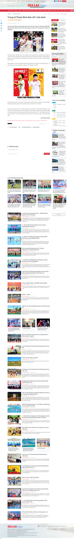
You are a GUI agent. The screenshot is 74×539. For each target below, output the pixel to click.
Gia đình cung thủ (26, 328)
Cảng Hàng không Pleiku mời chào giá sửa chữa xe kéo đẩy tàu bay (59, 137)
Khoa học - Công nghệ (47, 10)
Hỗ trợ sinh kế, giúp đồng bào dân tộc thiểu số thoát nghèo (62, 70)
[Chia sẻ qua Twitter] (1, 25)
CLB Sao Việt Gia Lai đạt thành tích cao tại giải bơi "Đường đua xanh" (13, 449)
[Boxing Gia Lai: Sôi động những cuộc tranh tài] (43, 323)
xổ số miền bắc (54, 213)
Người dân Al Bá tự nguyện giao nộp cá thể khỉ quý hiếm (62, 76)
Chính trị (19, 10)
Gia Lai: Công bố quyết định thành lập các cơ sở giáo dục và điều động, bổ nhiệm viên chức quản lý (58, 42)
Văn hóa (54, 10)
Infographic (43, 1)
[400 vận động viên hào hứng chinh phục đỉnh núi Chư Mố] (14, 349)
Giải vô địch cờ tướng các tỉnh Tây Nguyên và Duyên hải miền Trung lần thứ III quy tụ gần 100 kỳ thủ (35, 416)
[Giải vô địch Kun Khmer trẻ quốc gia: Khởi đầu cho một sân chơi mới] (54, 35)
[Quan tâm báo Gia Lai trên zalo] (56, 1)
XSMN (64, 213)
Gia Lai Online (15, 526)
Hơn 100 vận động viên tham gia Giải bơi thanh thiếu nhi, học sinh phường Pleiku (34, 237)
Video (10, 1)
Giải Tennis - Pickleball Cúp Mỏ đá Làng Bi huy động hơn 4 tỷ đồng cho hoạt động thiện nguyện (59, 206)
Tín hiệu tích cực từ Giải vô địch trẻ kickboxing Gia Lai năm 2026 (35, 370)
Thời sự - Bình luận (26, 10)
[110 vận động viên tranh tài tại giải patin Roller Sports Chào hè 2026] (14, 504)
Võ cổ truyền (57, 13)
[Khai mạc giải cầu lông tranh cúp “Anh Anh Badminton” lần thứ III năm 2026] (14, 252)
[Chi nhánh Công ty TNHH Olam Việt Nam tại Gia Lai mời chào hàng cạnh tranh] (55, 153)
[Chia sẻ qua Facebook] (1, 20)
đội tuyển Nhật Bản (36, 127)
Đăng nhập (64, 1)
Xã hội (61, 10)
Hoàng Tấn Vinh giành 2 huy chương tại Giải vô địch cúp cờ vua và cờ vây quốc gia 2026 (35, 489)
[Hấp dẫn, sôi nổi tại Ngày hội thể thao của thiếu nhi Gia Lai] (14, 309)
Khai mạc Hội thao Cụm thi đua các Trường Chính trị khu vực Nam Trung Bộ (35, 335)
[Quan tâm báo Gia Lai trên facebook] (55, 1)
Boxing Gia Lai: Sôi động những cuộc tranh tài (43, 329)
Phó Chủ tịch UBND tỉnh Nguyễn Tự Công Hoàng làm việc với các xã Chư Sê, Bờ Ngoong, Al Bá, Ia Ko (59, 62)
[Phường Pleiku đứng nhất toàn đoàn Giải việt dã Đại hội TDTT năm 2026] (14, 384)
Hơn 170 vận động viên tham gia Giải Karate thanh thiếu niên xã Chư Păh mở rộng (44, 205)
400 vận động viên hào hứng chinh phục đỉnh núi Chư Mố (35, 346)
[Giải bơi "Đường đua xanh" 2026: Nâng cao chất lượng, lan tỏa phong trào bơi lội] (14, 408)
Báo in (19, 1)
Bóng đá (45, 13)
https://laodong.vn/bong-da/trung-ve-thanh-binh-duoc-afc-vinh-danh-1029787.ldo (27, 120)
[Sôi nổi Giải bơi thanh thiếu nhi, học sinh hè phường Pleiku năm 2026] (14, 228)
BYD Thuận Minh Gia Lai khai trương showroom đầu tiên (58, 169)
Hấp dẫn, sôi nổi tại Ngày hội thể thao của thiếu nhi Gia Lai (36, 306)
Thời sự (11, 10)
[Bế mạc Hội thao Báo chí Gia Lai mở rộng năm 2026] (14, 515)
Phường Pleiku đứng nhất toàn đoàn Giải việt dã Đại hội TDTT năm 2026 (35, 381)
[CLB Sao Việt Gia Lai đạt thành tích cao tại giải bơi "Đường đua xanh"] (14, 442)
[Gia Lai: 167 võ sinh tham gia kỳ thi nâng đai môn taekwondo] (14, 458)
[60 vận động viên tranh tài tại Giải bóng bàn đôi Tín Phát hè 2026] (14, 323)
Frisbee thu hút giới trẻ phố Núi (30, 357)
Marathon (49, 13)
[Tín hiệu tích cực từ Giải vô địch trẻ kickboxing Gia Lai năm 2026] (14, 373)
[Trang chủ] (9, 10)
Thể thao (65, 10)
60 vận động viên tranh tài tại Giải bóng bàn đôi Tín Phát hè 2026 (14, 329)
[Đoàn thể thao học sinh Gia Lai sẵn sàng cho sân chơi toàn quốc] (14, 431)
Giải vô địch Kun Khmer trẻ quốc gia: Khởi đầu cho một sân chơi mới (62, 35)
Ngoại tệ (54, 110)
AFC (19, 127)
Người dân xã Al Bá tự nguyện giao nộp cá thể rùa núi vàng (58, 93)
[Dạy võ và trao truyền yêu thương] (14, 481)
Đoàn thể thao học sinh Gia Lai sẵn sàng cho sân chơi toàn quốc (35, 428)
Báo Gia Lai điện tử (37, 6)
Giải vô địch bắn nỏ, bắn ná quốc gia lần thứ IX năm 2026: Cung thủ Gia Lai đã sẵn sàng (29, 205)
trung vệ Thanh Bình (13, 127)
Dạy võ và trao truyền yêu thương (30, 477)
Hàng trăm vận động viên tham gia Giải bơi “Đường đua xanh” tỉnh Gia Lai (28, 449)
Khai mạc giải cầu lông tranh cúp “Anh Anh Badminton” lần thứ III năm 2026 (33, 249)
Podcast (23, 1)
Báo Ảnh (14, 1)
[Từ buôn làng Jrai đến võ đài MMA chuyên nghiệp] (14, 286)
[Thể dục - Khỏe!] (14, 298)
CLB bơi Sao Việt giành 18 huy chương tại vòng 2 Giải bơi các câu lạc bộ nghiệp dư (35, 260)
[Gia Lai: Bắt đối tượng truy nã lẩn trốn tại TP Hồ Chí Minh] (54, 48)
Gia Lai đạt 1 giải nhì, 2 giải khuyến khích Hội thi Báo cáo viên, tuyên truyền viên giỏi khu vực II (58, 84)
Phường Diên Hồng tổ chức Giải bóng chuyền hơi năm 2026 (62, 24)
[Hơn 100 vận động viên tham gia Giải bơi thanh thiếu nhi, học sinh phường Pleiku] (14, 240)
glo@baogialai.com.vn (13, 531)
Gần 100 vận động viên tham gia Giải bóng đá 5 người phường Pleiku (62, 30)
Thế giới (15, 10)
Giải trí (58, 10)
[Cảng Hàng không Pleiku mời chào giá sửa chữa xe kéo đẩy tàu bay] (55, 136)
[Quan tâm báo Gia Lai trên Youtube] (58, 1)
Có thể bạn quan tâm (15, 178)
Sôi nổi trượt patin (41, 448)
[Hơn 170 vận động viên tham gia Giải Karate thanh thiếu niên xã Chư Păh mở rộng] (44, 198)
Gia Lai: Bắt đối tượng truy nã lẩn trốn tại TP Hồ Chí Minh (61, 48)
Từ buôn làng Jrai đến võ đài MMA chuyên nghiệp (34, 283)
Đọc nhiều (55, 20)
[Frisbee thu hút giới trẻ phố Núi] (14, 361)
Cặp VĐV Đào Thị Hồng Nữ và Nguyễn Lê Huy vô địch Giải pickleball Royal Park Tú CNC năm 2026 (35, 272)
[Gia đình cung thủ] (28, 323)
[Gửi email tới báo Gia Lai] (60, 1)
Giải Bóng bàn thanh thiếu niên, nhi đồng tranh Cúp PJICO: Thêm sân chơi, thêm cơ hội (14, 205)
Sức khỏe (40, 10)
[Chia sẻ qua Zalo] (1, 23)
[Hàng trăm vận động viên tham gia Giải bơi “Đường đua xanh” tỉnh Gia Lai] (28, 442)
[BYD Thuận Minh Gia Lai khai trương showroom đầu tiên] (55, 169)
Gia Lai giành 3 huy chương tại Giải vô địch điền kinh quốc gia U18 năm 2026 (35, 466)
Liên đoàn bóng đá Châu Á (26, 127)
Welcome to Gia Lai (30, 1)
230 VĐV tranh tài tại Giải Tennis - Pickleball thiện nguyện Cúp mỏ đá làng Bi (35, 214)
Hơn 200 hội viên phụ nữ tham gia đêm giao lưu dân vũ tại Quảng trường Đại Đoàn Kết (36, 393)
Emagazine (37, 1)
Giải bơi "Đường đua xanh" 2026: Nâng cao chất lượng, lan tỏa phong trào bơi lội (36, 405)
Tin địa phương (58, 54)
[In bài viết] (1, 31)
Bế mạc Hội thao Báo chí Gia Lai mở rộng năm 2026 (35, 512)
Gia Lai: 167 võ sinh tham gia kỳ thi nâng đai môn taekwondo (34, 455)
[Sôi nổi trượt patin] (43, 442)
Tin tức (53, 13)
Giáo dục (36, 10)
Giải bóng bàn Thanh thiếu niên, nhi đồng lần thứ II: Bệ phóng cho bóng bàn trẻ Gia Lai (59, 191)
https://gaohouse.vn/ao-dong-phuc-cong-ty (58, 215)
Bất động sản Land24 (60, 213)
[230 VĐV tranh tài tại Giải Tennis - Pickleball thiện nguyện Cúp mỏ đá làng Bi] (14, 217)
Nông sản (54, 102)
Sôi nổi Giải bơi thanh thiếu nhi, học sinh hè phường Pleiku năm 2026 (34, 225)
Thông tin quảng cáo (59, 131)
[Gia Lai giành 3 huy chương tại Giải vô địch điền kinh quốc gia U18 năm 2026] (14, 469)
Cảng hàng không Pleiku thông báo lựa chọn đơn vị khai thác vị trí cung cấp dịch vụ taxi (59, 162)
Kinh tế (32, 10)
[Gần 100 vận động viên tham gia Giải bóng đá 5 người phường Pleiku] (54, 30)
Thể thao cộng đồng (16, 13)
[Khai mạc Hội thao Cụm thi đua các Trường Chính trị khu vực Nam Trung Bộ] (14, 338)
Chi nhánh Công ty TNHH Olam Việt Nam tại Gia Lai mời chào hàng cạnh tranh (58, 154)
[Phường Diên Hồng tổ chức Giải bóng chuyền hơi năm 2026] (54, 24)
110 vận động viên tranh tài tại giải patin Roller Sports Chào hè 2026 (34, 501)
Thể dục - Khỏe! (26, 294)
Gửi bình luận (47, 153)
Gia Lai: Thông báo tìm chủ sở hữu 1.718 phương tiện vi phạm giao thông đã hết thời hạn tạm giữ (58, 145)
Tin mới (62, 20)
